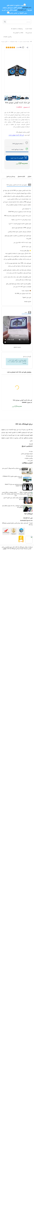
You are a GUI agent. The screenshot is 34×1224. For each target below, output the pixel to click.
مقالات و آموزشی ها (18, 32)
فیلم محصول (21, 176)
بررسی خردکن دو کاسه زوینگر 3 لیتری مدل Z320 (12, 469)
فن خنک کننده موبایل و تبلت (16, 135)
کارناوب (4, 548)
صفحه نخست (28, 28)
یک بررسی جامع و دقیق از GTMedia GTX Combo (12, 477)
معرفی (29, 176)
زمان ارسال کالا (29, 456)
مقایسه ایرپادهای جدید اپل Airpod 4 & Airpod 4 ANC (13, 485)
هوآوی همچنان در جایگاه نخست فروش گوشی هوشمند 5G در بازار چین (9, 494)
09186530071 (26, 518)
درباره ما (31, 451)
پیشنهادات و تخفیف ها (17, 28)
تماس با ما (30, 460)
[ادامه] (31, 444)
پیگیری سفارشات (7, 36)
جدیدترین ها (29, 32)
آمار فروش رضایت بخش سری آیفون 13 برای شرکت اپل (13, 498)
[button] (6, 72)
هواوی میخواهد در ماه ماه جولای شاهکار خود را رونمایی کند (12, 506)
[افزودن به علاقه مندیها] (23, 47)
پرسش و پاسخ (11, 176)
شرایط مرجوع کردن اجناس (27, 453)
